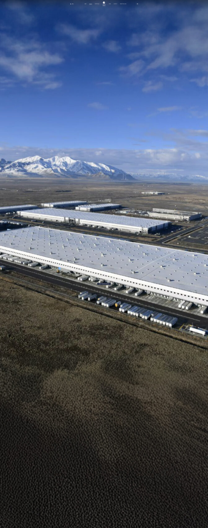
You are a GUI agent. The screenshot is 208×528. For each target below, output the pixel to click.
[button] (137, 3)
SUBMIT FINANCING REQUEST (104, 283)
